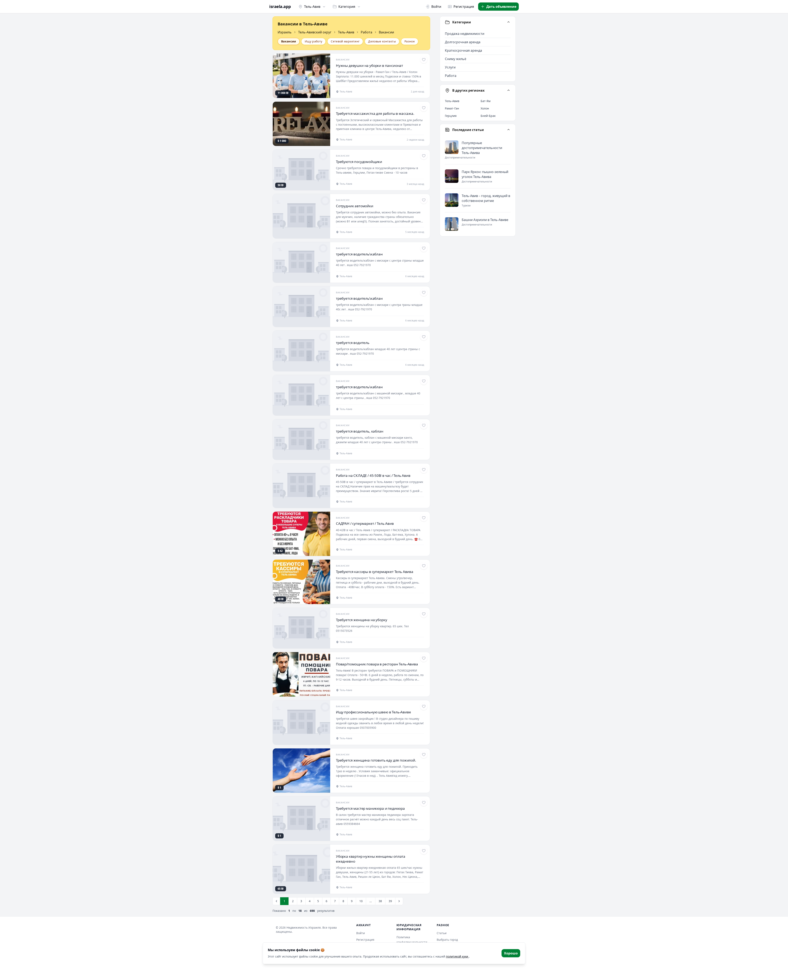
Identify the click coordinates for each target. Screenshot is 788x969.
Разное (409, 41)
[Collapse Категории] (508, 22)
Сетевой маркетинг (345, 41)
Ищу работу (313, 41)
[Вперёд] (399, 901)
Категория (346, 6)
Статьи (442, 933)
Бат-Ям (485, 101)
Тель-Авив (312, 6)
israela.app (280, 7)
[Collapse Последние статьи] (508, 129)
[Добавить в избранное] (423, 59)
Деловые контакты (382, 41)
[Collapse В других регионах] (508, 90)
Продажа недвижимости (464, 33)
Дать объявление (501, 6)
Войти (436, 6)
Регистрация (464, 6)
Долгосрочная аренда (462, 42)
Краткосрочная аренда (463, 50)
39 (390, 901)
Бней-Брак (488, 116)
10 (361, 901)
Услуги (450, 67)
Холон (485, 108)
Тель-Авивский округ (314, 32)
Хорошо (511, 953)
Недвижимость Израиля (303, 927)
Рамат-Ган (452, 108)
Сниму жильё (455, 59)
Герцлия (451, 116)
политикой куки (457, 956)
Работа (366, 32)
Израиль (285, 32)
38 (380, 901)
